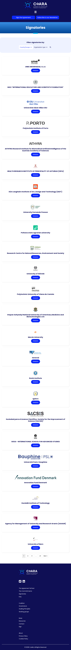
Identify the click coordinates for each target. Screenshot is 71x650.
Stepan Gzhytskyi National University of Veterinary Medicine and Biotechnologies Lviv (35, 316)
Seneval (35, 358)
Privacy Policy (23, 636)
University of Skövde (35, 274)
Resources (22, 621)
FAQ (20, 597)
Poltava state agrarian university (35, 233)
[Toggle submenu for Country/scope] (31, 47)
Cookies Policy (23, 639)
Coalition (22, 603)
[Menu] (35, 12)
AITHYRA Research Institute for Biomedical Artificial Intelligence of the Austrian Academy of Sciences (35, 150)
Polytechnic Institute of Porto (35, 128)
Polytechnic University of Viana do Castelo (35, 294)
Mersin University (35, 337)
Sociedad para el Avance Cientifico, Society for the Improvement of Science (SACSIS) (35, 420)
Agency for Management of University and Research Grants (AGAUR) (35, 523)
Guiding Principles (24, 609)
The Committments (25, 591)
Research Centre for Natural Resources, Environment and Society (35, 253)
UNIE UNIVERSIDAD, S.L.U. (35, 67)
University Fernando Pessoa (35, 212)
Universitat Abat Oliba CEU (35, 108)
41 (40, 556)
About (21, 633)
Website (35, 70)
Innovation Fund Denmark (35, 482)
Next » (45, 556)
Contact (21, 624)
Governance (23, 606)
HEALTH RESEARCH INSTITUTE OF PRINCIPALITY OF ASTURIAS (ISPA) (35, 171)
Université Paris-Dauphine (35, 462)
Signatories (22, 594)
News (20, 618)
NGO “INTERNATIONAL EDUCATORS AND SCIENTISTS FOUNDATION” (35, 87)
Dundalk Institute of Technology (36, 503)
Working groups (24, 612)
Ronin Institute (35, 378)
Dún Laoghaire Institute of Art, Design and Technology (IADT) (35, 191)
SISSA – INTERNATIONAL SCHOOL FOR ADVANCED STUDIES (35, 441)
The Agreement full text (26, 588)
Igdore (35, 399)
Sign (20, 627)
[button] (50, 47)
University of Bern (35, 544)
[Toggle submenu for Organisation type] (47, 47)
